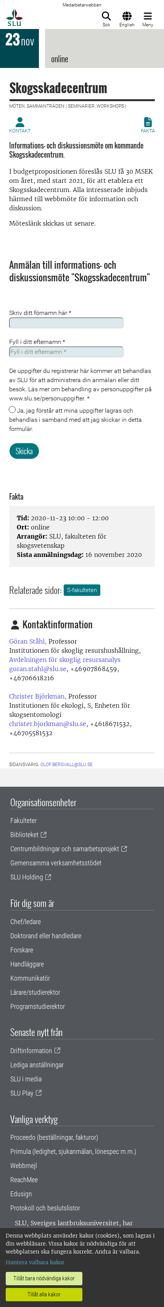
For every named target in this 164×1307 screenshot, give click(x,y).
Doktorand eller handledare (45, 936)
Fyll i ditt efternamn (37, 341)
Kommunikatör (30, 978)
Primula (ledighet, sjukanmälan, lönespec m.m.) (73, 1151)
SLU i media (26, 1079)
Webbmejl (23, 1166)
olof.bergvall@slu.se (66, 764)
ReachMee (24, 1180)
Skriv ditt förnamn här (40, 312)
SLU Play (22, 1093)
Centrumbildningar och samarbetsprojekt (64, 849)
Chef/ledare (25, 922)
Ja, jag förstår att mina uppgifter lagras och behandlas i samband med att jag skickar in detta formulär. (75, 419)
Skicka (24, 451)
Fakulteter (23, 820)
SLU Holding (26, 877)
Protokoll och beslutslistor (45, 1208)
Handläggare (27, 964)
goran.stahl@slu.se (37, 669)
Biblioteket (24, 835)
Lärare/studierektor (35, 992)
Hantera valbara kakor (35, 1262)
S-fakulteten (82, 590)
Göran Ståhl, (28, 641)
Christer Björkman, (37, 696)
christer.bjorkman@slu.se (47, 724)
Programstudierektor (37, 1006)
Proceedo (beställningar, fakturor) (54, 1137)
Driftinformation (31, 1051)
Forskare (21, 950)
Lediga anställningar (37, 1065)
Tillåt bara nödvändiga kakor (44, 1278)
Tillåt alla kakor (44, 1294)
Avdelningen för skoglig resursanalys (65, 659)
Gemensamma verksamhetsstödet (55, 863)
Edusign (21, 1194)
